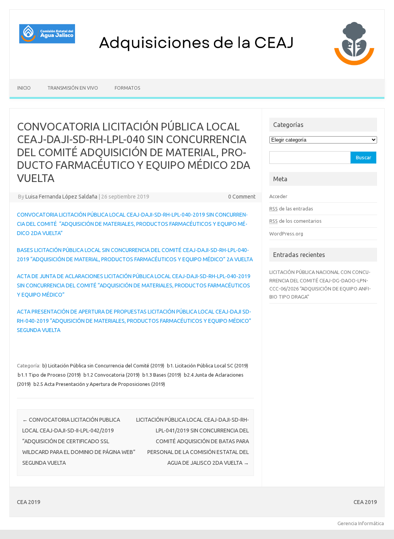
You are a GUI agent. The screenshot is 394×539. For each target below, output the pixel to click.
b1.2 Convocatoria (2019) (111, 374)
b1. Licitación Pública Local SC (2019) (207, 365)
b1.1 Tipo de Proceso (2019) (49, 374)
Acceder (278, 196)
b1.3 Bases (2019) (161, 374)
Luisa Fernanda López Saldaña (61, 197)
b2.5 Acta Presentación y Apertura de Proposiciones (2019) (99, 384)
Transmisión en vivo (72, 87)
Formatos (127, 87)
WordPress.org (286, 233)
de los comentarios (295, 221)
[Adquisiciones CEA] (197, 66)
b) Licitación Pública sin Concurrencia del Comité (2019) (103, 365)
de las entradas (291, 208)
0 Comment (241, 197)
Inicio (24, 87)
